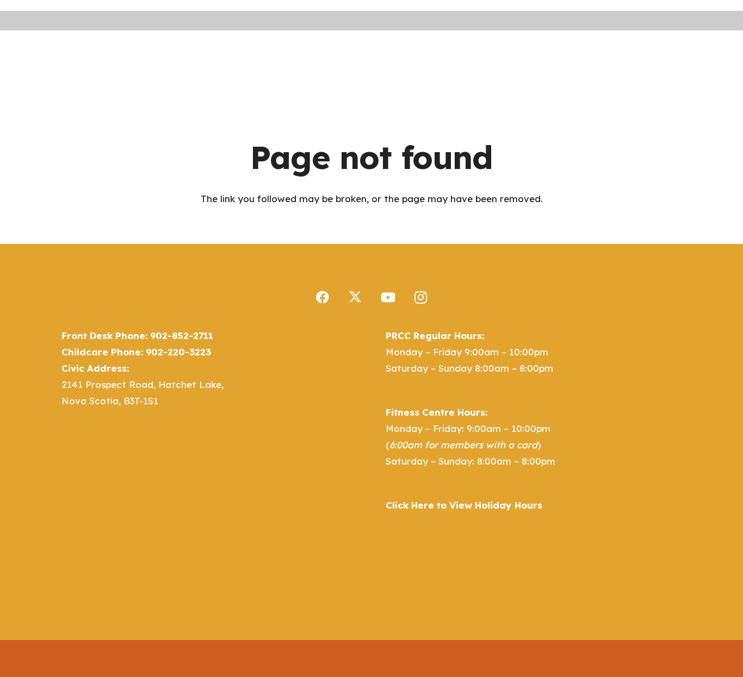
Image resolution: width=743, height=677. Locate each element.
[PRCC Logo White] (109, 57)
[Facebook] (322, 297)
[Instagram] (420, 297)
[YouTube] (387, 297)
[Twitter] (355, 297)
